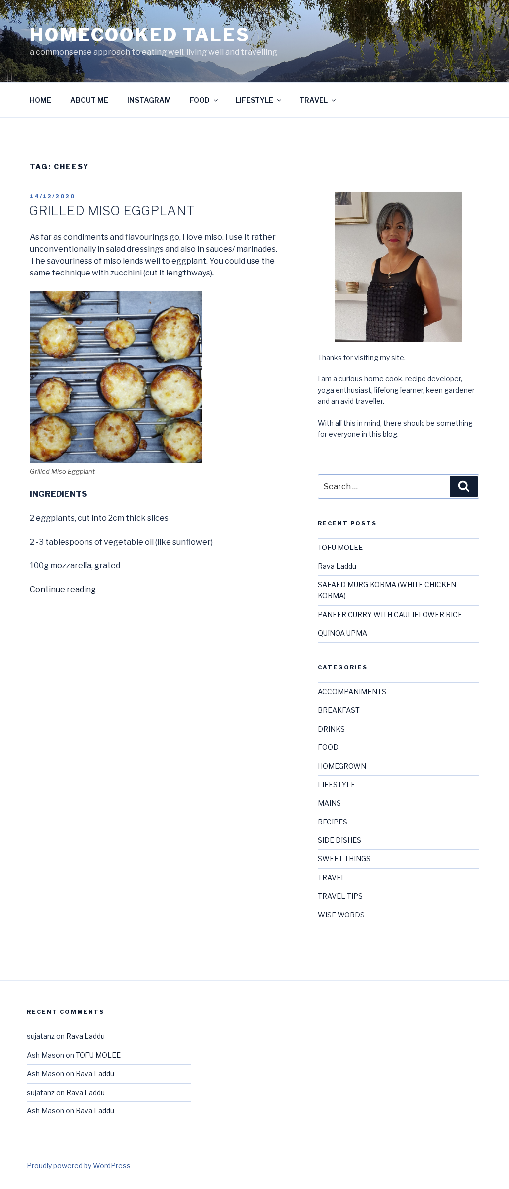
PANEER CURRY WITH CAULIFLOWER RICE (390, 614)
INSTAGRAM (149, 100)
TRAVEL (313, 100)
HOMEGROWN (342, 766)
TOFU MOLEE (340, 547)
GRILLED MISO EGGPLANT (111, 210)
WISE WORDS (341, 915)
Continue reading (63, 589)
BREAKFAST (339, 710)
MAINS (329, 803)
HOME (40, 100)
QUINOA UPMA (342, 633)
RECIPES (332, 822)
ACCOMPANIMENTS (352, 691)
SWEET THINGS (344, 858)
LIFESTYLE (254, 100)
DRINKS (331, 729)
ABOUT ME (89, 100)
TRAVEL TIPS (340, 896)
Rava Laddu (337, 566)
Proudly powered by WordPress (79, 1165)
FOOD (200, 100)
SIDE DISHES (339, 840)
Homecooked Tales (140, 35)
